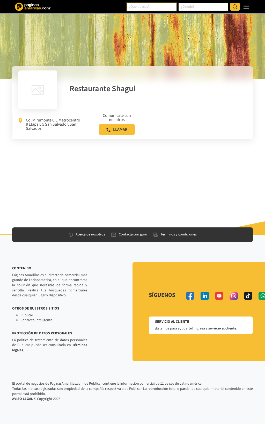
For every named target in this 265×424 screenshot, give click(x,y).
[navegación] (246, 6)
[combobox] (151, 7)
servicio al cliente (222, 328)
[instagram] (234, 296)
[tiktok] (248, 296)
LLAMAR (120, 129)
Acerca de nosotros (90, 234)
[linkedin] (205, 296)
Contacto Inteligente (36, 320)
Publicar (26, 315)
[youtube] (219, 296)
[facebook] (190, 296)
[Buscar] (235, 7)
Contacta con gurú (133, 234)
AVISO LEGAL (22, 398)
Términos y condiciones (178, 234)
